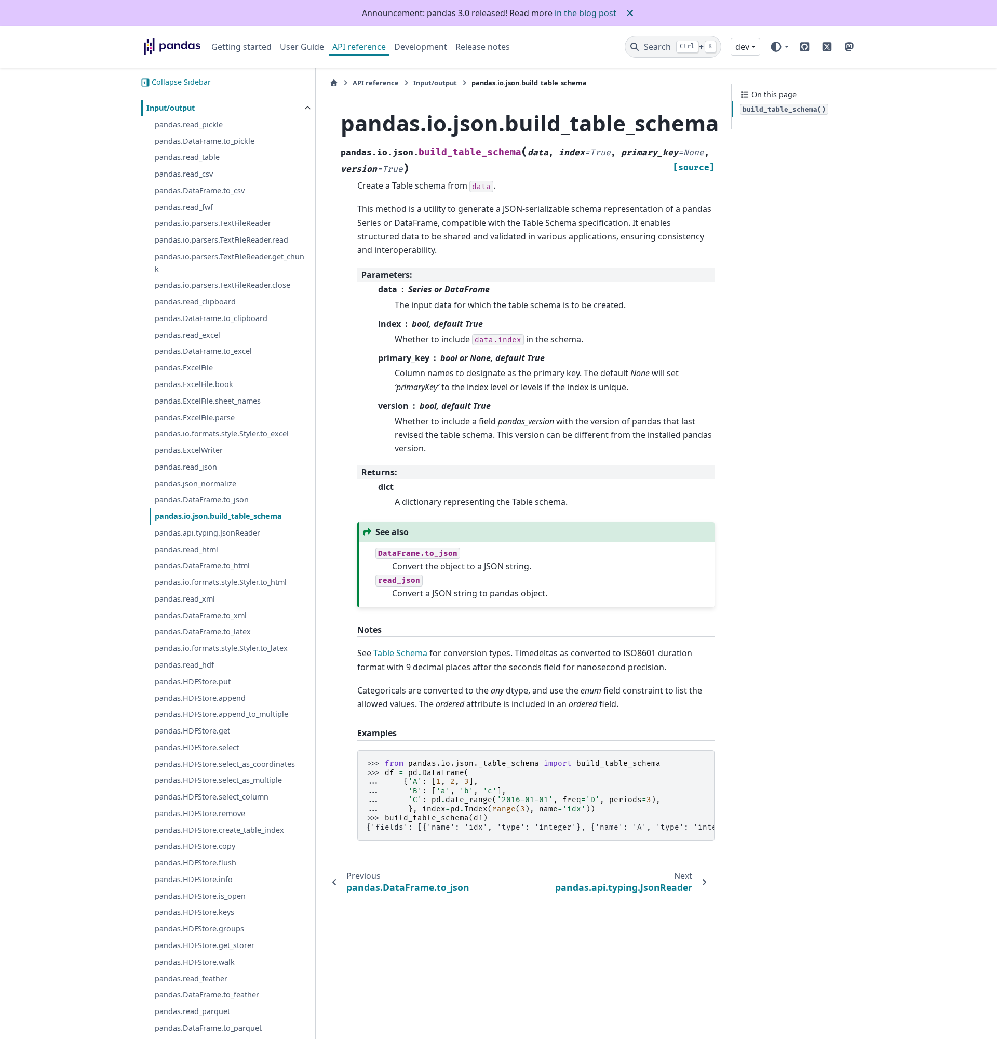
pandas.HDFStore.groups (199, 929)
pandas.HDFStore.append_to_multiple (221, 715)
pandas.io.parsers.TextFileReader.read (221, 240)
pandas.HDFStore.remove (200, 814)
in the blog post (585, 13)
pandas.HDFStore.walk (195, 962)
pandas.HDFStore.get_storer (204, 946)
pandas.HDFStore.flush (195, 863)
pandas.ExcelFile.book (194, 385)
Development (420, 46)
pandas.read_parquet (192, 1012)
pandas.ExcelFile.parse (195, 417)
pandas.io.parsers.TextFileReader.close (222, 285)
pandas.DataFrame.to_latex (203, 632)
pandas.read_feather (191, 978)
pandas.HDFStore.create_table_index (219, 830)
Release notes (482, 46)
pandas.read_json (186, 467)
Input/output (170, 108)
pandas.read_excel (187, 335)
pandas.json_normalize (195, 483)
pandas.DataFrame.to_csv (200, 190)
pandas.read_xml (185, 599)
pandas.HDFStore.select (197, 747)
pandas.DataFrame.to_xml (201, 615)
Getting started (241, 46)
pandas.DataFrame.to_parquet (208, 1028)
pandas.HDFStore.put (193, 681)
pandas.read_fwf (184, 207)
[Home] (334, 82)
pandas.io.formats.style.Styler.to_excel (222, 434)
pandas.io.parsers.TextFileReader (213, 224)
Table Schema (400, 653)
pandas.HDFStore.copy (195, 846)
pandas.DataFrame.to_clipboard (211, 319)
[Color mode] (779, 47)
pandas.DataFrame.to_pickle (204, 141)
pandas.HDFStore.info (194, 880)
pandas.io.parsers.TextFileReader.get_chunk (229, 263)
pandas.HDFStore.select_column (211, 797)
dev (742, 46)
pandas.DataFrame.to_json (202, 500)
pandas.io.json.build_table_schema (218, 517)
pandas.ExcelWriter (189, 451)
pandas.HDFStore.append (200, 698)
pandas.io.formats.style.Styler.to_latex (221, 649)
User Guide (302, 46)
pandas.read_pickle (189, 124)
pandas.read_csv (184, 174)
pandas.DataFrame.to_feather (207, 995)
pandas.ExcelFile (184, 368)
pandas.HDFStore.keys (194, 912)
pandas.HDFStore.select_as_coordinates (225, 764)
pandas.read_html (186, 549)
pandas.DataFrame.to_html (202, 566)
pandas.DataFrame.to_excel (203, 351)
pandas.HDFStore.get (192, 731)
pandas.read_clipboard (195, 302)
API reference (359, 46)
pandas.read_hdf (184, 665)
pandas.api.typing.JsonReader (207, 533)
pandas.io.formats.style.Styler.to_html (221, 583)
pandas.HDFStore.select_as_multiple (218, 780)
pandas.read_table (187, 158)
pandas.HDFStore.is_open (200, 896)
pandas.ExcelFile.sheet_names (208, 401)
